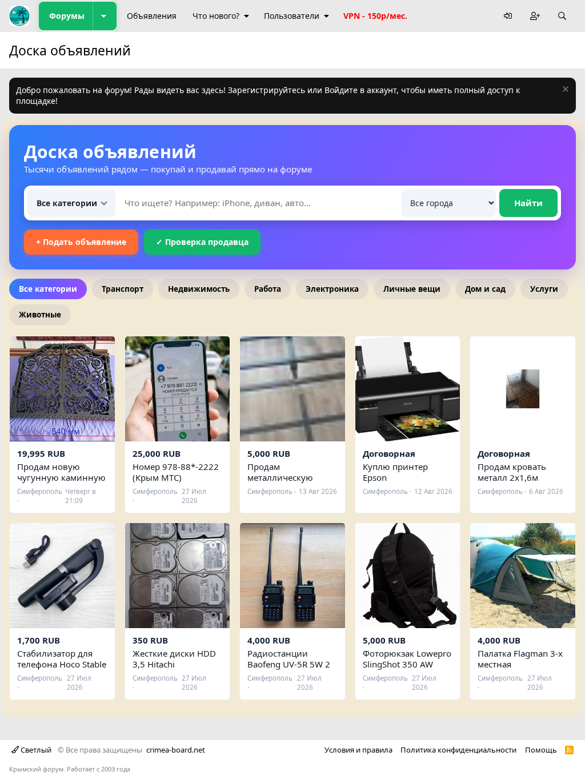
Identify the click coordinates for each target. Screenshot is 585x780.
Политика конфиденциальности (458, 750)
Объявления (152, 15)
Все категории (48, 289)
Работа (267, 289)
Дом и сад (485, 289)
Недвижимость (199, 289)
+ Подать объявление (81, 241)
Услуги (544, 289)
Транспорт (122, 289)
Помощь (541, 750)
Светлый (35, 750)
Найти (528, 202)
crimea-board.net (175, 750)
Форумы (67, 15)
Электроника (332, 289)
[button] (105, 16)
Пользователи (291, 15)
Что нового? (216, 15)
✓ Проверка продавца (202, 241)
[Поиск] (562, 16)
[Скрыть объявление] (564, 91)
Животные (40, 314)
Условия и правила (358, 750)
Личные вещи (411, 289)
